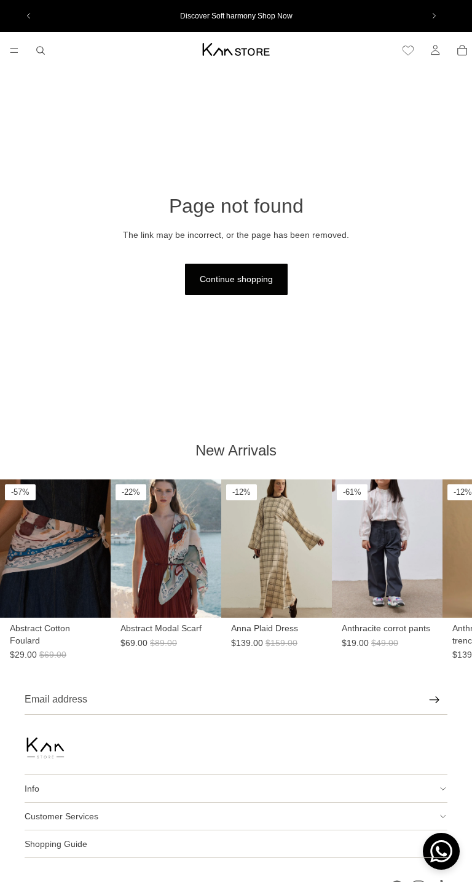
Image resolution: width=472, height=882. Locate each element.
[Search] (40, 50)
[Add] (92, 642)
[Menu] (14, 50)
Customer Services (61, 816)
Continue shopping (236, 279)
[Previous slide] (28, 16)
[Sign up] (434, 700)
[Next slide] (433, 16)
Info (32, 788)
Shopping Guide (56, 844)
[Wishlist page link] (408, 50)
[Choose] (322, 642)
